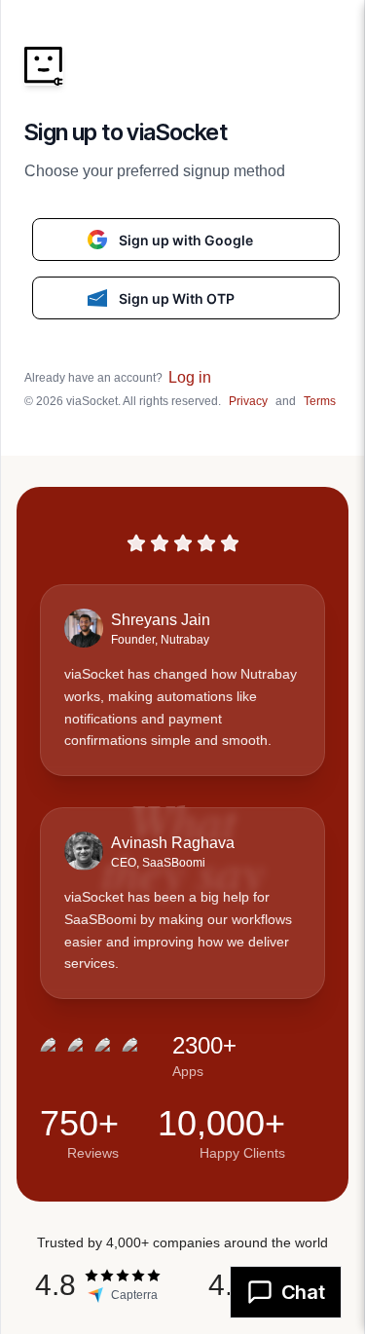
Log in (189, 377)
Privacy (248, 401)
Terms (320, 401)
